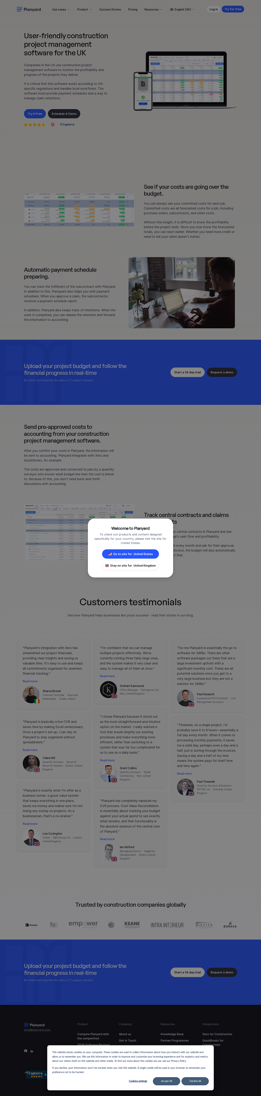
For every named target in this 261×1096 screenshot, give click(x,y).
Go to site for (133, 554)
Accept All (166, 1081)
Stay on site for (133, 565)
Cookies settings (138, 1081)
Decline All (195, 1081)
